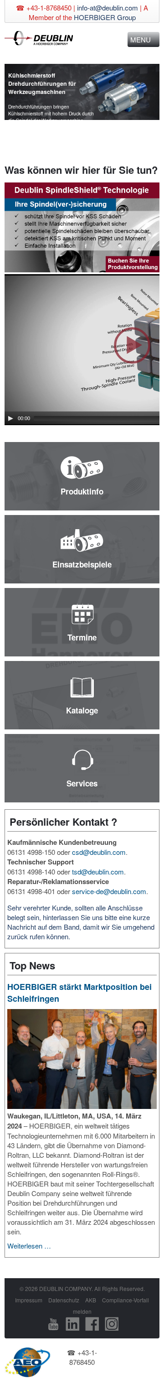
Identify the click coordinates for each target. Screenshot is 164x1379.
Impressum (28, 1300)
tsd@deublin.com (98, 871)
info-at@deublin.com (107, 7)
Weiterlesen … (29, 1245)
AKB (90, 1300)
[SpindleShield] (82, 228)
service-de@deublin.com (109, 891)
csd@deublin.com (99, 852)
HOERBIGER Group (105, 17)
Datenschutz (63, 1300)
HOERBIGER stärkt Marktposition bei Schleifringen (79, 992)
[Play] (10, 418)
